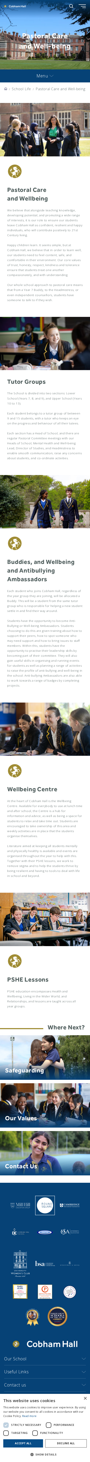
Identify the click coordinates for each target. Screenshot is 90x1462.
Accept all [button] (23, 1443)
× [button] (85, 1398)
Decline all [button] (66, 1443)
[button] (45, 1454)
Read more (29, 1416)
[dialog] (45, 1428)
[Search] (71, 6)
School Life (21, 89)
